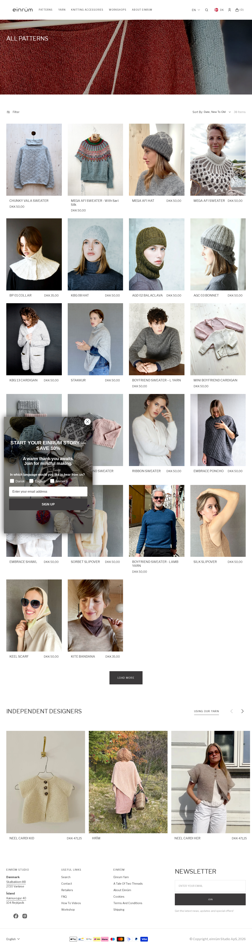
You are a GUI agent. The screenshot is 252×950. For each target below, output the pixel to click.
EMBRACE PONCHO (209, 471)
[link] (34, 160)
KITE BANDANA (83, 656)
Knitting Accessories (87, 9)
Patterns (46, 9)
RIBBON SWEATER (146, 471)
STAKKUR (78, 380)
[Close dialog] (87, 421)
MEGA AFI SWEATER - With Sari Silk (95, 203)
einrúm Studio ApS (223, 939)
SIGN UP (48, 504)
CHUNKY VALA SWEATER (28, 201)
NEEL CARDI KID (21, 838)
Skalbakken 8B (16, 881)
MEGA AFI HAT (143, 201)
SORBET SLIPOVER (85, 562)
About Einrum (142, 9)
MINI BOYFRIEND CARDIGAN (215, 380)
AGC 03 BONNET (206, 295)
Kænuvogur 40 (16, 898)
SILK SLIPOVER (205, 562)
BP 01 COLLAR (20, 295)
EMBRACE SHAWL (23, 562)
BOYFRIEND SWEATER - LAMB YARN (155, 564)
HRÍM (96, 838)
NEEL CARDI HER (187, 838)
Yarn (62, 9)
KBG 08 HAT (80, 295)
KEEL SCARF (19, 656)
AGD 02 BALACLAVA (147, 295)
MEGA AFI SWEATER (209, 201)
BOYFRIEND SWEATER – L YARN (156, 380)
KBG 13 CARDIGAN (23, 380)
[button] (207, 10)
